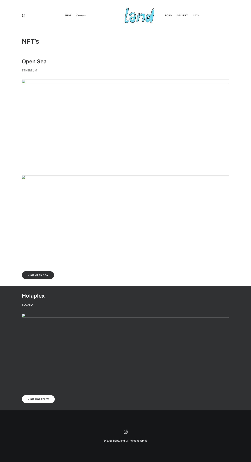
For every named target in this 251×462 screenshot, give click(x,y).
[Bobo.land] (125, 15)
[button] (27, 15)
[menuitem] (27, 15)
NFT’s (196, 15)
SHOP (68, 15)
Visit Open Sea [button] (38, 275)
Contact (81, 15)
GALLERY (182, 15)
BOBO (168, 15)
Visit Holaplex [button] (38, 399)
